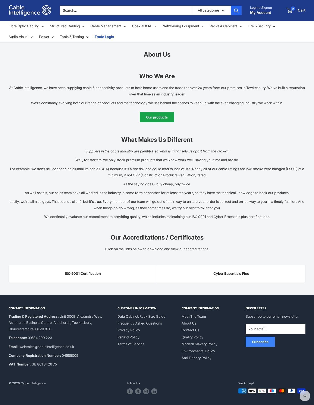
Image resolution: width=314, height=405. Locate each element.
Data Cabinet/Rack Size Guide (141, 316)
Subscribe (260, 342)
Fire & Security (259, 26)
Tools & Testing (72, 37)
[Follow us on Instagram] (146, 391)
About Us (189, 323)
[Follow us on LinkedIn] (154, 391)
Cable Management (105, 26)
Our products (157, 117)
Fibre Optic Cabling (24, 26)
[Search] (236, 10)
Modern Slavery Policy (199, 344)
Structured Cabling (65, 26)
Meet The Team (194, 316)
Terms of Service (130, 344)
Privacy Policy (128, 330)
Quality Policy (192, 337)
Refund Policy (128, 337)
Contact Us (190, 330)
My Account (260, 12)
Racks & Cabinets (223, 26)
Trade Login (104, 37)
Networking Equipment (181, 26)
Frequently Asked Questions (139, 323)
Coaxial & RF (142, 26)
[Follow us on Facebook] (130, 391)
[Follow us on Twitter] (138, 391)
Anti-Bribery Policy (196, 358)
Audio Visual (18, 37)
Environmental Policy (198, 351)
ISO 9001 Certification (83, 273)
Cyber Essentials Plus (231, 273)
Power (44, 37)
